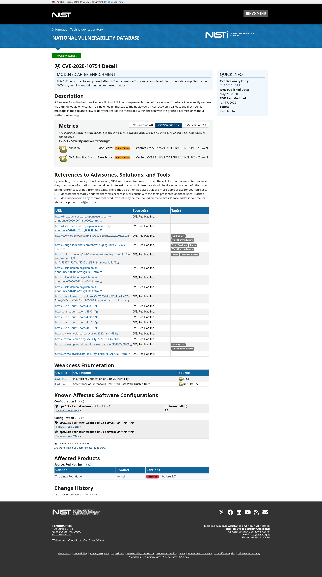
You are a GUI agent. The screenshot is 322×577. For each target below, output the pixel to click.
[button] (256, 13)
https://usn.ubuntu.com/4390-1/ (75, 311)
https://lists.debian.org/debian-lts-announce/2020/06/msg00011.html (77, 270)
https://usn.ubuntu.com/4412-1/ (75, 322)
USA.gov (184, 557)
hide (80, 401)
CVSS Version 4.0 (142, 125)
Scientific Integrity (224, 553)
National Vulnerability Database (96, 38)
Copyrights (118, 553)
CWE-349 (60, 384)
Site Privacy (64, 553)
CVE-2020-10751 (231, 85)
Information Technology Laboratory (77, 29)
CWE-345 (60, 379)
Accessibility (80, 553)
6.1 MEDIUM (122, 148)
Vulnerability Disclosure (140, 553)
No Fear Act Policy (166, 553)
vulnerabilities (67, 55)
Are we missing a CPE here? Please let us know (79, 447)
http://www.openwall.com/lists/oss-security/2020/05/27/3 (91, 235)
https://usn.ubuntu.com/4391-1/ (75, 317)
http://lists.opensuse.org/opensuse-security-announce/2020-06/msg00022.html (83, 218)
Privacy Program (99, 553)
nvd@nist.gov (87, 202)
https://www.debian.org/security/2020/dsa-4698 (85, 333)
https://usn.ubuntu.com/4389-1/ (75, 306)
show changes (90, 494)
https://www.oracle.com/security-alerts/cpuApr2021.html (91, 354)
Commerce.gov (151, 557)
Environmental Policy (200, 553)
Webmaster (59, 540)
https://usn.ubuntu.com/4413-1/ (75, 328)
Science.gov (170, 557)
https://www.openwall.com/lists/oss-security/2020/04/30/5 (92, 344)
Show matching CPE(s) (67, 410)
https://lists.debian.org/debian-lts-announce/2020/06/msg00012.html (77, 279)
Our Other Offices (93, 540)
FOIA (182, 553)
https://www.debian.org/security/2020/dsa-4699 (85, 339)
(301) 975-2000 (61, 534)
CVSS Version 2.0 (195, 125)
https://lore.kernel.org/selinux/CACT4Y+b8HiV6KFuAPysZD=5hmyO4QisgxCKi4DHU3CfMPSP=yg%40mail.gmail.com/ (92, 298)
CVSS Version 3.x (168, 125)
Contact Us (74, 540)
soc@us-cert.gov (260, 534)
